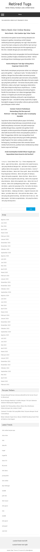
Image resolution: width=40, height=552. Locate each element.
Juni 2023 (4, 341)
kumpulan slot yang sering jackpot (25, 188)
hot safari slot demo (31, 186)
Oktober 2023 (5, 328)
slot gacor (5, 505)
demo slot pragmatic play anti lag (14, 178)
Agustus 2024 (5, 295)
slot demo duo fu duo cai (27, 195)
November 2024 (5, 285)
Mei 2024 (3, 305)
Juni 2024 (4, 302)
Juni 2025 (4, 262)
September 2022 (6, 371)
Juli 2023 (3, 338)
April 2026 (4, 229)
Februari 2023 (5, 355)
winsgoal (4, 526)
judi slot (4, 495)
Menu (20, 14)
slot (3, 440)
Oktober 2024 (5, 289)
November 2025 (5, 246)
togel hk (4, 455)
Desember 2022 (5, 361)
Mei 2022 (3, 374)
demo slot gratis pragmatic (10, 176)
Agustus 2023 (5, 335)
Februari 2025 (5, 275)
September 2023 (6, 331)
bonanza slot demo (26, 169)
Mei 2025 (3, 265)
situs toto (5, 435)
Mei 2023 (3, 345)
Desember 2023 (5, 322)
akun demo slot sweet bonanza (28, 164)
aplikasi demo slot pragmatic (10, 169)
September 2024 (6, 292)
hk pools (4, 465)
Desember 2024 (5, 282)
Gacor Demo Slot (13, 161)
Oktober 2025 (5, 249)
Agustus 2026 (5, 219)
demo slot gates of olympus (26, 173)
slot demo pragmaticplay (17, 198)
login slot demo (6, 191)
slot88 (4, 490)
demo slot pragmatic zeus (19, 181)
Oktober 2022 (5, 368)
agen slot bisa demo (12, 164)
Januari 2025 (5, 279)
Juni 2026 (4, 223)
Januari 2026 (5, 239)
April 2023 (4, 348)
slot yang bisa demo (32, 198)
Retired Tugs (20, 4)
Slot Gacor (5, 500)
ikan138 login (6, 485)
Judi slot (4, 531)
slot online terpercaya (8, 430)
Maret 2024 (4, 312)
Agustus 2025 (5, 256)
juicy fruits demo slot (8, 188)
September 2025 (6, 252)
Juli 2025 (3, 259)
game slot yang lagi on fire (16, 186)
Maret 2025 (4, 272)
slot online (5, 480)
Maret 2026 (4, 232)
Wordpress (29, 550)
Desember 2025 (5, 242)
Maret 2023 (4, 351)
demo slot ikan (23, 176)
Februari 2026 (5, 236)
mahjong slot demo (18, 191)
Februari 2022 (5, 384)
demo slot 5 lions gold (20, 171)
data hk (4, 445)
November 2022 (5, 364)
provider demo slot (12, 193)
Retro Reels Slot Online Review (15, 30)
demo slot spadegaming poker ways (18, 183)
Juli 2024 (3, 298)
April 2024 (4, 308)
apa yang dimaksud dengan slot (11, 166)
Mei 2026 (3, 226)
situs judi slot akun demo (26, 193)
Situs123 (4, 460)
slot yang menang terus (9, 200)
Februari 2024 (5, 315)
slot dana (5, 470)
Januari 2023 (5, 358)
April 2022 (4, 378)
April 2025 (4, 269)
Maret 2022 (4, 381)
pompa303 (5, 475)
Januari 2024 (5, 318)
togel (3, 450)
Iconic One (10, 550)
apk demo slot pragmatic (29, 166)
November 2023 (5, 325)
